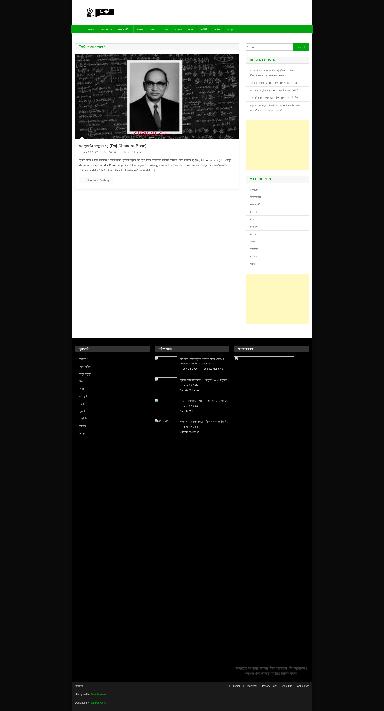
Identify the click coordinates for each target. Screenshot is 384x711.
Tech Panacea (98, 694)
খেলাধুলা (164, 29)
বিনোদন (178, 29)
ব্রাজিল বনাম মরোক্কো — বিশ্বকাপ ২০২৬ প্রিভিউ (273, 82)
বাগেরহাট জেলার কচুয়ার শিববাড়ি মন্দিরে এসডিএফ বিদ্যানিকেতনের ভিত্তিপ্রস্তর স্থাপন (272, 73)
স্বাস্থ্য (230, 29)
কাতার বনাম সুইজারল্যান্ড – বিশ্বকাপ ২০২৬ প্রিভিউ (274, 90)
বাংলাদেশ (90, 29)
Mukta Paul (111, 152)
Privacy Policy (269, 686)
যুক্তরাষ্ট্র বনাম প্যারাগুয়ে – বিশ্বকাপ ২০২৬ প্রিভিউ (274, 97)
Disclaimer (251, 686)
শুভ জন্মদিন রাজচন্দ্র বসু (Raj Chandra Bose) (113, 146)
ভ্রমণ (190, 29)
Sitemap (236, 686)
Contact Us (303, 686)
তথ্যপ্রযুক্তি (124, 29)
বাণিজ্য (217, 29)
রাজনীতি (203, 29)
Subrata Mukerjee (213, 368)
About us (287, 686)
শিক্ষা (152, 29)
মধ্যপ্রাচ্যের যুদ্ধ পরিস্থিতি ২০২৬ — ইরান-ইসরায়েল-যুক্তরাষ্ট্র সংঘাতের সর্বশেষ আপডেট (275, 108)
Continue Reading (98, 180)
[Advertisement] (277, 145)
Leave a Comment (134, 152)
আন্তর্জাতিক (106, 29)
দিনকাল (140, 29)
